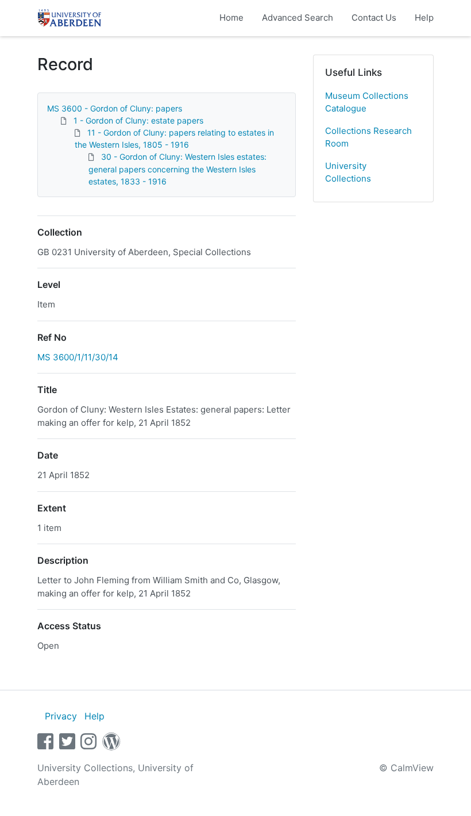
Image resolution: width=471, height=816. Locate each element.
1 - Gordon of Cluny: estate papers (138, 120)
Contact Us (374, 17)
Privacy (61, 716)
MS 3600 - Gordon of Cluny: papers (114, 108)
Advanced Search (297, 17)
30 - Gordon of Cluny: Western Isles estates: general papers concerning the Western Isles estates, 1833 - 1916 (177, 169)
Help (424, 17)
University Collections (348, 172)
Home (231, 17)
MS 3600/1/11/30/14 (77, 357)
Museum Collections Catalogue (366, 102)
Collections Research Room (368, 137)
